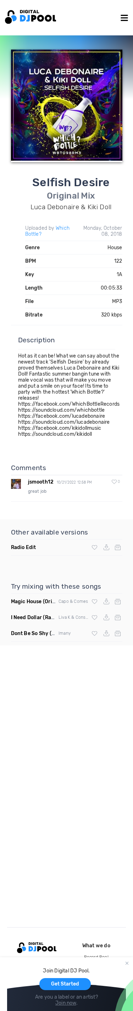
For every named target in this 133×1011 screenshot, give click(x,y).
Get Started (65, 984)
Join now (65, 1003)
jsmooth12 (41, 482)
